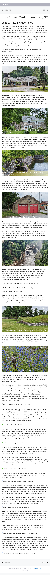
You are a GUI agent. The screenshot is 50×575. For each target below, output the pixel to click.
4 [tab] (28, 135)
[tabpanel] (25, 79)
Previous (1, 79)
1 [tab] (23, 93)
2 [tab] (25, 93)
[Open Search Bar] (47, 4)
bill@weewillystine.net (37, 568)
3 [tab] (27, 93)
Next (49, 79)
